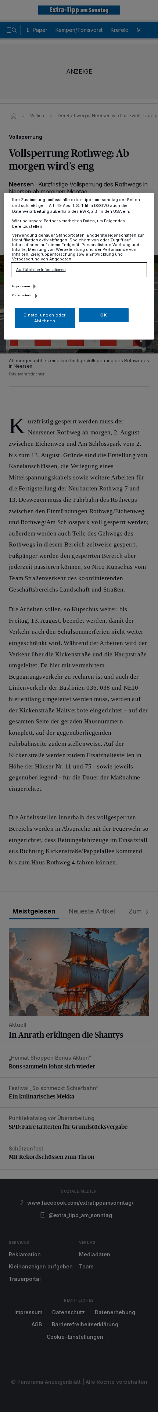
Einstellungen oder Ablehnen (44, 317)
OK (103, 315)
